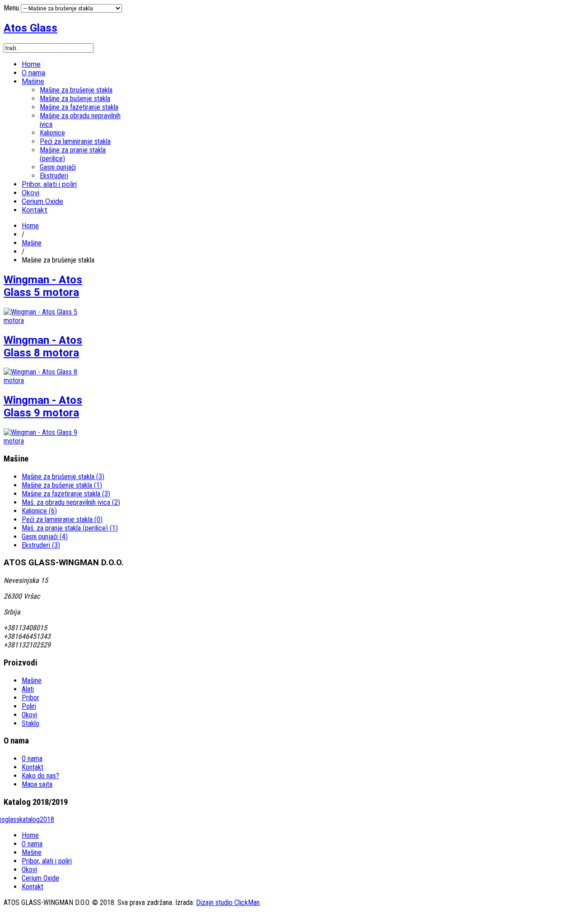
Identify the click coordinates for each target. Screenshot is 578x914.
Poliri (29, 706)
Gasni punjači (58, 167)
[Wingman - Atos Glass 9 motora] (50, 441)
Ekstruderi (54, 175)
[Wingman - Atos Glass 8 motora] (50, 380)
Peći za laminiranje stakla (75, 141)
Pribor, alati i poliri (49, 184)
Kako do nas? (40, 775)
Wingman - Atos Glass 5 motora (43, 286)
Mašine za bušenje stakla (75, 98)
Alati (28, 689)
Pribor (30, 697)
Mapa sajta (37, 784)
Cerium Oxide (42, 201)
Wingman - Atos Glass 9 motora (43, 406)
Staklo (30, 723)
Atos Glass (30, 28)
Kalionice (52, 133)
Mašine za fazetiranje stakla (79, 107)
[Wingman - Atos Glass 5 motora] (50, 320)
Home (31, 64)
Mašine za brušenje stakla (76, 90)
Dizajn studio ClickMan (228, 902)
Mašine (33, 81)
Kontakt (34, 210)
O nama (33, 73)
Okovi (30, 193)
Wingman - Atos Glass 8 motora (43, 346)
